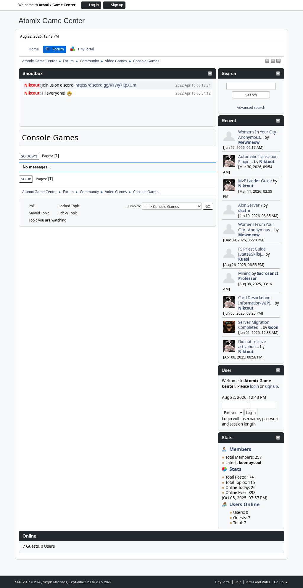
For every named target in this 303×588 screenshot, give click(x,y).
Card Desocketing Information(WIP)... (256, 300)
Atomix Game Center (52, 21)
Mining (244, 273)
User (226, 370)
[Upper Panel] (272, 61)
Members (240, 449)
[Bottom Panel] (278, 61)
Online (29, 536)
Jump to (134, 206)
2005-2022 (103, 582)
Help (237, 582)
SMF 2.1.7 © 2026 (28, 582)
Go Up (26, 179)
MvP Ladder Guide (255, 181)
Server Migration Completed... (253, 325)
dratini (245, 210)
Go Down (29, 156)
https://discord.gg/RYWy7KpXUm (105, 85)
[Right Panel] (267, 61)
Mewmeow (249, 142)
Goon (273, 327)
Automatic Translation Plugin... (258, 159)
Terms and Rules (257, 582)
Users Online (244, 504)
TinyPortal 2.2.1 (80, 582)
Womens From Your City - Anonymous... (256, 227)
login (254, 386)
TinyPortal (223, 582)
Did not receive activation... (252, 344)
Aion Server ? (250, 205)
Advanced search (251, 107)
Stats (227, 437)
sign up (271, 386)
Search (229, 73)
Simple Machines (55, 582)
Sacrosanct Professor (258, 276)
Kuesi (243, 259)
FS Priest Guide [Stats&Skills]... (252, 251)
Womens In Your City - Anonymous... (258, 134)
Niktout (267, 161)
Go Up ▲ (281, 582)
